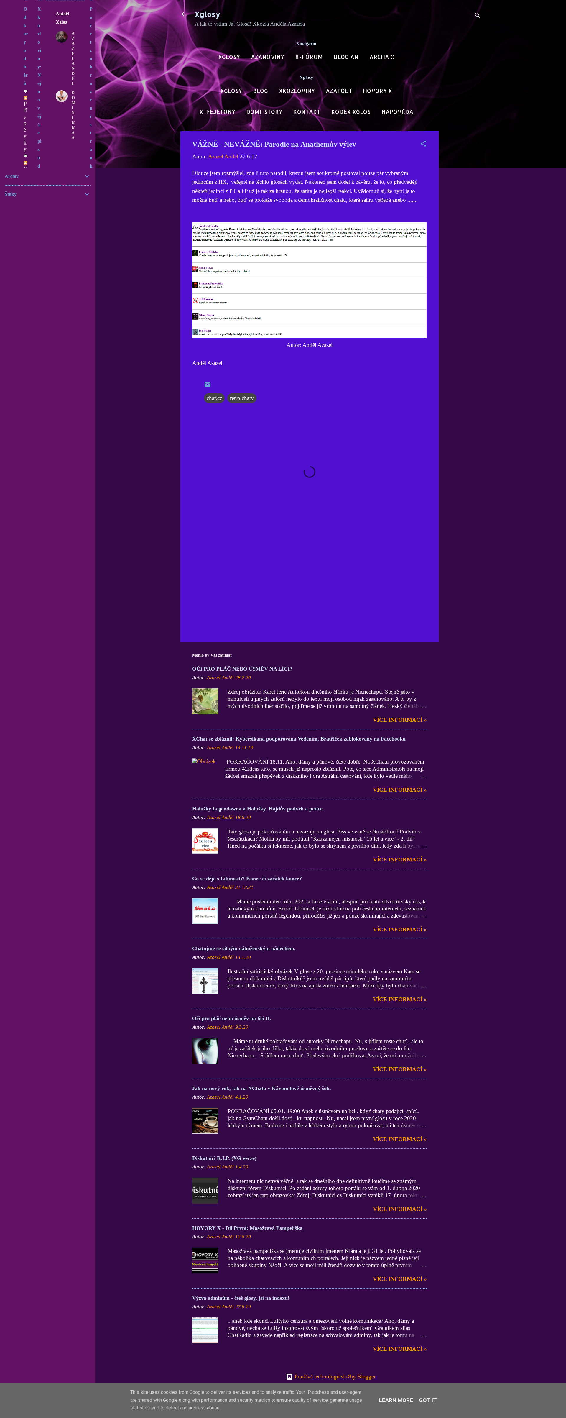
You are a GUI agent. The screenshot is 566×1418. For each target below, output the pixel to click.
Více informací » (400, 720)
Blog (260, 90)
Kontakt (306, 111)
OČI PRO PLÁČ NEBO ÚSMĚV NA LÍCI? (242, 669)
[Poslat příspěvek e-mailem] (207, 386)
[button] (423, 144)
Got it (428, 1400)
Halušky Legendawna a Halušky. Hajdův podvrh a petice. (258, 809)
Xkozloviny (297, 90)
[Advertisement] (462, 219)
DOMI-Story (264, 111)
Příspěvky (25, 126)
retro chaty (242, 398)
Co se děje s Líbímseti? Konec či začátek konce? (247, 879)
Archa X (381, 56)
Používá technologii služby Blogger (334, 1376)
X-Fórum (309, 56)
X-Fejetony (217, 111)
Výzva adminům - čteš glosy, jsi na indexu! (240, 1298)
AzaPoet (339, 90)
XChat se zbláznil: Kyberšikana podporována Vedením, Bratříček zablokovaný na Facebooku (299, 739)
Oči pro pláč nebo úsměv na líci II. (231, 1018)
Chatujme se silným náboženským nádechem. (244, 948)
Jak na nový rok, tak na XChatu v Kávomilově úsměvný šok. (261, 1088)
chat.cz (214, 398)
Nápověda (397, 111)
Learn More (396, 1400)
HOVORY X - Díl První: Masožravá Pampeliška (247, 1228)
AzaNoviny (267, 56)
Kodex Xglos (351, 111)
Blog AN (346, 56)
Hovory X (377, 90)
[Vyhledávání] (477, 16)
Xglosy (207, 14)
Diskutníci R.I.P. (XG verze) (224, 1158)
